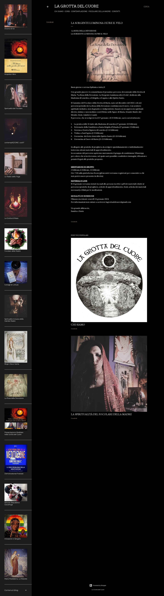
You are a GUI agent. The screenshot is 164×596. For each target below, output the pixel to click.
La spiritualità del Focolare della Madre (101, 414)
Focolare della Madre (100, 11)
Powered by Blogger (99, 585)
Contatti (116, 11)
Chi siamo (58, 11)
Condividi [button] (49, 22)
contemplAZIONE (79, 11)
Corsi (67, 11)
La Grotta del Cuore (76, 6)
